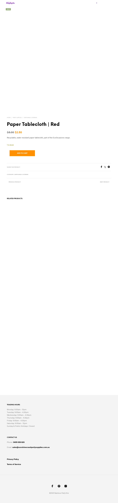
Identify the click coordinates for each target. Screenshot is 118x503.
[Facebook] (102, 167)
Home (9, 117)
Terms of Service (14, 464)
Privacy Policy (13, 459)
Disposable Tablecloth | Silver (70, 372)
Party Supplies (17, 117)
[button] (95, 3)
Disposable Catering (30, 117)
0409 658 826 (19, 442)
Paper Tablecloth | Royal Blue (97, 372)
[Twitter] (106, 167)
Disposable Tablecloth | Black (43, 372)
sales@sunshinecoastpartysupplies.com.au (31, 447)
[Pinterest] (109, 167)
